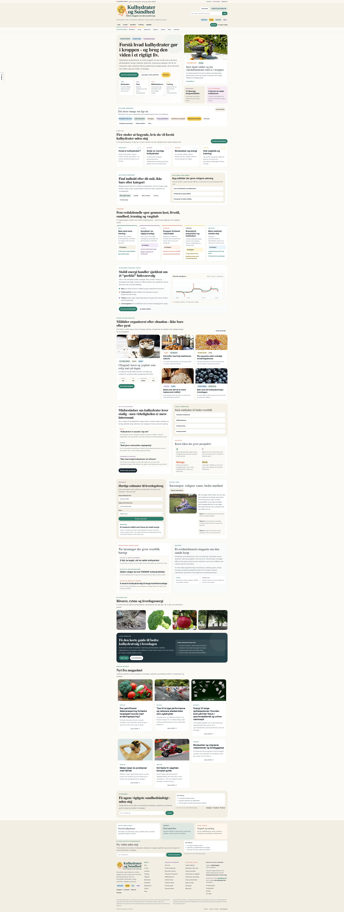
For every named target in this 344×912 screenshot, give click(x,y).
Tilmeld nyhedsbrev (174, 854)
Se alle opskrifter (221, 330)
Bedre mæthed (146, 195)
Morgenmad (147, 29)
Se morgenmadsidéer (126, 386)
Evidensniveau (180, 426)
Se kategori (122, 247)
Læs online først (137, 658)
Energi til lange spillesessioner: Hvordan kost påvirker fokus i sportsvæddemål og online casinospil (207, 714)
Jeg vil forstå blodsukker (129, 75)
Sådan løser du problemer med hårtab (133, 769)
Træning (141, 24)
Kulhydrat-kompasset (183, 414)
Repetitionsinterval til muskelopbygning (192, 257)
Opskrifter (218, 19)
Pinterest (222, 808)
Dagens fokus (123, 1)
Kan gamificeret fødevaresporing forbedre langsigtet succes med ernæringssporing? (133, 712)
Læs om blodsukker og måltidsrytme (185, 188)
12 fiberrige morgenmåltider (126, 251)
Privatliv (225, 1)
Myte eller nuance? (170, 871)
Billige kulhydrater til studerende (147, 253)
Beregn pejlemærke (141, 518)
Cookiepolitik (210, 888)
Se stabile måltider (145, 309)
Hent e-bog (124, 658)
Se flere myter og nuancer (128, 470)
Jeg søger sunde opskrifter (150, 75)
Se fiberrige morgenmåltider (182, 193)
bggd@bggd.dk (222, 878)
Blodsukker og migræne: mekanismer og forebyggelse (208, 746)
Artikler (205, 8)
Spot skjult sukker (123, 254)
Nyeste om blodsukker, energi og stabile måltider (142, 1)
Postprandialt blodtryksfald (171, 254)
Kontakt (208, 891)
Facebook (216, 808)
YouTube (118, 892)
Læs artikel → (135, 729)
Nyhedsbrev (216, 1)
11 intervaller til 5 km (192, 253)
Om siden (209, 893)
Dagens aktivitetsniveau (126, 503)
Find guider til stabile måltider (183, 199)
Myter (225, 19)
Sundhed (133, 24)
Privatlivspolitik (210, 885)
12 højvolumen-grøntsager (216, 256)
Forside (208, 1)
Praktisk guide (169, 885)
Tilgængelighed (224, 909)
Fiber (149, 123)
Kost (119, 24)
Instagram (209, 808)
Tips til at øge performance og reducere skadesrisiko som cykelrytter (171, 711)
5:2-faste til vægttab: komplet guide (168, 769)
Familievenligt (124, 200)
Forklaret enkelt (181, 431)
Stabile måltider (140, 123)
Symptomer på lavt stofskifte (172, 251)
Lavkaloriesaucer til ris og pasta (216, 252)
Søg (225, 13)
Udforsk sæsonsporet (177, 490)
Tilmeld (169, 813)
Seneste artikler (169, 888)
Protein (146, 888)
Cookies (211, 909)
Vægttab (148, 24)
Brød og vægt (189, 882)
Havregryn (151, 118)
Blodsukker (204, 19)
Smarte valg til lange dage (148, 249)
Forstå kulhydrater (219, 8)
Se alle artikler (220, 109)
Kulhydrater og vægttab (178, 118)
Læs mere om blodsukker (128, 309)
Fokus (120, 510)
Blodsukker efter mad (125, 118)
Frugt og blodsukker (162, 118)
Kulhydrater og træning (126, 123)
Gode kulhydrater (140, 118)
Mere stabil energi (125, 195)
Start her (213, 24)
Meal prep (207, 118)
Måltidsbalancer (181, 420)
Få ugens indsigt (223, 24)
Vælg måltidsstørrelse (125, 495)
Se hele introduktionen (219, 141)
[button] (1, 77)
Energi (211, 19)
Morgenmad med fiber (194, 118)
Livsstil (125, 24)
